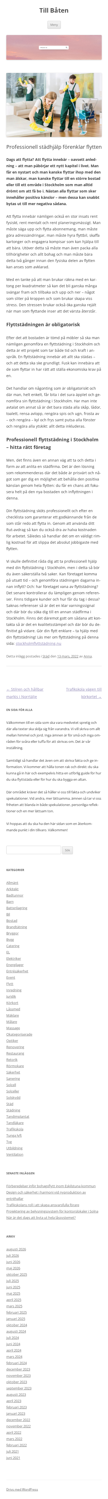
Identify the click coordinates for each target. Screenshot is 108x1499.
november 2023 (18, 1375)
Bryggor (12, 933)
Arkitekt (12, 889)
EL (8, 952)
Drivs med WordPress (22, 1489)
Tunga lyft (14, 1135)
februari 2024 (16, 1363)
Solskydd (13, 1097)
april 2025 (13, 1299)
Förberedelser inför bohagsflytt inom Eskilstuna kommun (51, 1186)
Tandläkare (15, 1122)
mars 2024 (14, 1356)
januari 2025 (15, 1318)
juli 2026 (12, 1255)
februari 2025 (16, 1312)
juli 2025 (12, 1280)
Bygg (10, 939)
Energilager (15, 964)
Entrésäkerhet (17, 971)
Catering (12, 945)
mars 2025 (14, 1306)
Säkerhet (13, 1072)
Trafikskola (14, 1129)
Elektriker (13, 958)
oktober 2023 (16, 1381)
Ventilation (14, 1154)
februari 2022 (16, 1445)
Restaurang (15, 1053)
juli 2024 (12, 1337)
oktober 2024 (16, 1325)
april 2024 (13, 1350)
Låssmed (13, 1009)
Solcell (11, 1084)
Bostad (11, 920)
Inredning (13, 990)
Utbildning (14, 1148)
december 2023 (18, 1369)
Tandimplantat (17, 1116)
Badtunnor (14, 895)
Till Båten (54, 10)
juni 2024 (13, 1344)
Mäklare (12, 1015)
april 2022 (13, 1432)
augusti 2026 (16, 1249)
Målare (11, 1021)
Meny (54, 25)
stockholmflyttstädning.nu (38, 643)
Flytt (9, 983)
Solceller (12, 1091)
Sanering (13, 1078)
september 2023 (18, 1388)
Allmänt (12, 882)
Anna (88, 656)
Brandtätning (16, 926)
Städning (13, 1110)
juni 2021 (13, 1457)
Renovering (15, 1047)
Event (10, 977)
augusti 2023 (16, 1394)
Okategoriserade (19, 1034)
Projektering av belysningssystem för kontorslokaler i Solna (52, 1211)
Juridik (11, 996)
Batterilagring (16, 908)
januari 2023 (15, 1413)
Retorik (12, 1059)
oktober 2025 (16, 1274)
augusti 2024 (16, 1331)
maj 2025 (13, 1293)
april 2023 (13, 1400)
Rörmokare (15, 1065)
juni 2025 (13, 1287)
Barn (10, 901)
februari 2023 (16, 1407)
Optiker (12, 1040)
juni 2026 (13, 1261)
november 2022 (18, 1426)
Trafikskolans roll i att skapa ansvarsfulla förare (42, 1205)
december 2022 (18, 1419)
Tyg (9, 1141)
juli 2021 (12, 1451)
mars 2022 (14, 1438)
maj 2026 (13, 1268)
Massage (13, 1028)
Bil (8, 914)
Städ (46, 656)
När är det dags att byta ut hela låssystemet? (41, 1217)
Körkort (12, 1002)
